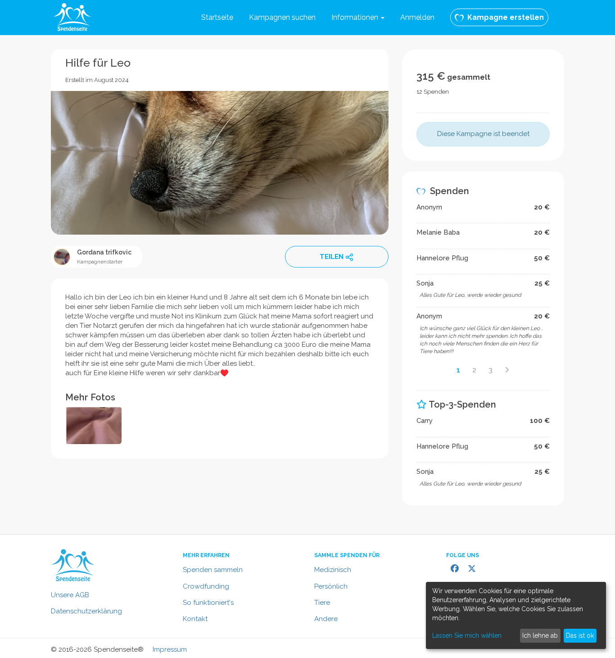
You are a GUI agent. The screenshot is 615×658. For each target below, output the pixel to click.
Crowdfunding (206, 586)
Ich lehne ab (540, 635)
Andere (326, 619)
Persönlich (331, 586)
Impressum (170, 649)
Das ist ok (580, 635)
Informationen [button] (355, 17)
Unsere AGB (70, 595)
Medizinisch (332, 570)
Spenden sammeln (213, 570)
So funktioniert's (208, 603)
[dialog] (516, 615)
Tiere (322, 603)
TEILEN (332, 257)
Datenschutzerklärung (86, 611)
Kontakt (195, 619)
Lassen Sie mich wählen (467, 635)
